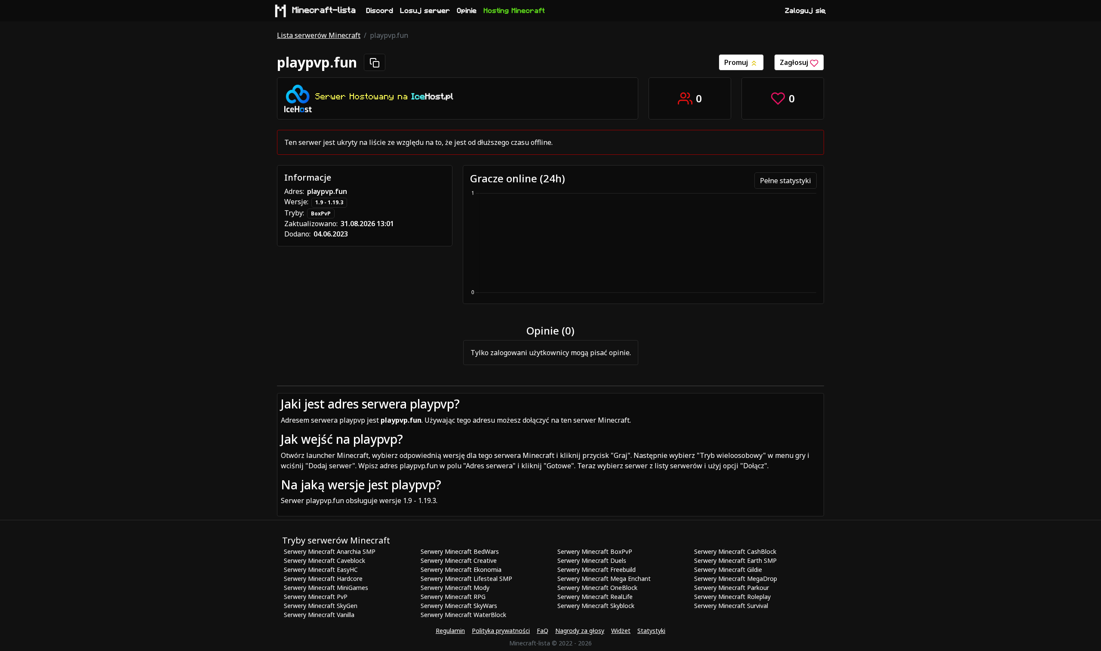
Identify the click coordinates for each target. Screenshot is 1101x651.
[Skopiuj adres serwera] (374, 62)
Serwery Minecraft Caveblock (324, 560)
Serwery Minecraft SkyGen (320, 606)
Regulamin (450, 630)
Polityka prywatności (501, 630)
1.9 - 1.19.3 (329, 202)
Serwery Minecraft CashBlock (735, 551)
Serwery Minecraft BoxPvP (594, 551)
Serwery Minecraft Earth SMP (735, 560)
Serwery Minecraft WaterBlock (463, 615)
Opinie (467, 10)
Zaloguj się (805, 10)
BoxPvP (321, 213)
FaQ (542, 630)
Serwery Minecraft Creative (459, 560)
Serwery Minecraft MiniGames (326, 587)
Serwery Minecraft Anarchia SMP (329, 551)
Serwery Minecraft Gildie (728, 569)
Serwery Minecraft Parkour (731, 587)
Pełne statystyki (785, 180)
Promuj (737, 62)
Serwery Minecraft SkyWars (459, 606)
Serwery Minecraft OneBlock (597, 587)
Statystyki (651, 630)
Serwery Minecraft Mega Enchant (604, 578)
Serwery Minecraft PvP (316, 597)
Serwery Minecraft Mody (455, 587)
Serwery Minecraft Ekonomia (461, 569)
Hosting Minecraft (514, 10)
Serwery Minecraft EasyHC (321, 569)
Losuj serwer (425, 10)
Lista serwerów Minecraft (318, 35)
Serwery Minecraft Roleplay (732, 597)
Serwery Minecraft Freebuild (596, 569)
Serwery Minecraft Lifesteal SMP (466, 578)
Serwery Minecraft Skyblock (595, 606)
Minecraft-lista (324, 10)
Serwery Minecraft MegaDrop (735, 578)
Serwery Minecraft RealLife (595, 597)
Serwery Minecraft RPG (453, 597)
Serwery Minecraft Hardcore (323, 578)
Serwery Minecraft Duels (591, 560)
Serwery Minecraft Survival (731, 606)
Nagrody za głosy (579, 630)
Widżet (620, 630)
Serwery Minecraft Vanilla (319, 615)
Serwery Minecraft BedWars (460, 551)
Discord (380, 10)
